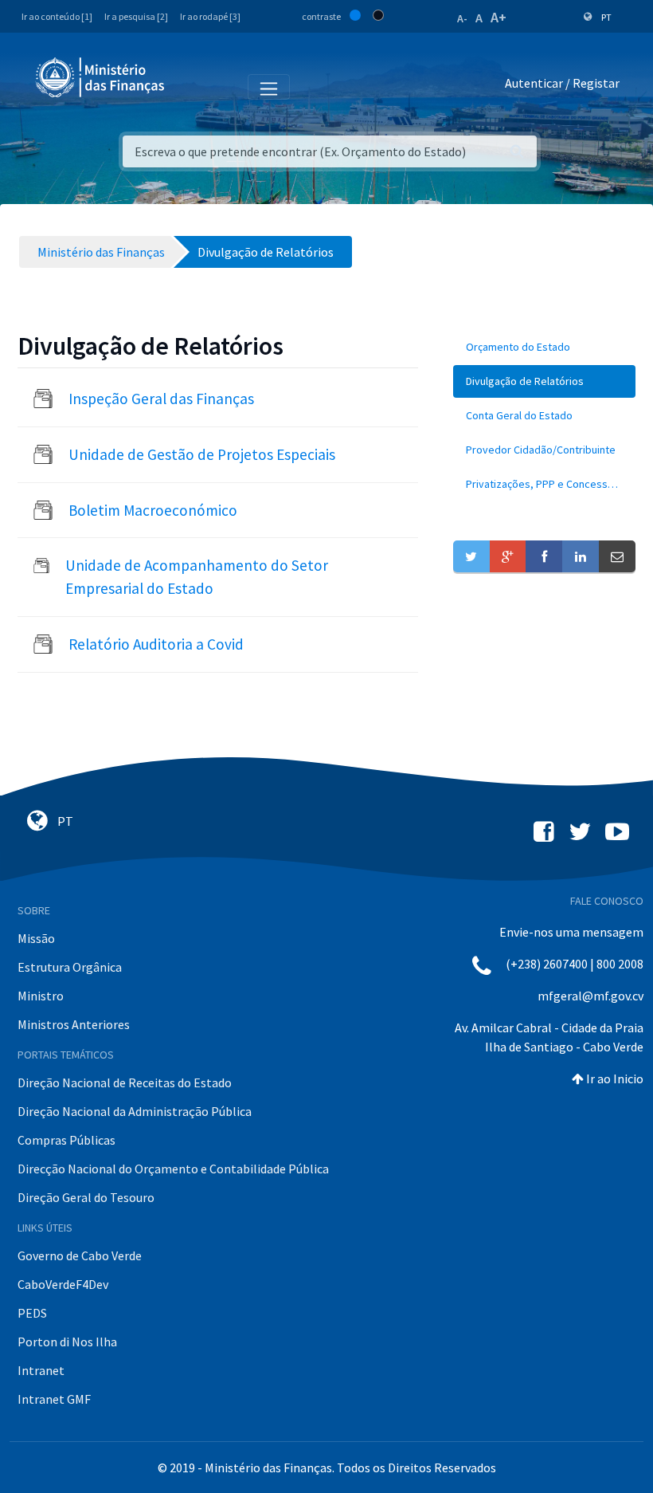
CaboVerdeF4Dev (63, 1284)
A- (462, 18)
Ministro (41, 996)
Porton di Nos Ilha (67, 1342)
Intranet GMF (54, 1399)
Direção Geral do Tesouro (86, 1197)
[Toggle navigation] (190, 86)
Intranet (41, 1370)
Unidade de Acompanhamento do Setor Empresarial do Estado (196, 577)
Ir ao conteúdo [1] (57, 16)
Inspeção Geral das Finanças (161, 398)
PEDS (32, 1313)
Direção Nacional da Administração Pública (135, 1111)
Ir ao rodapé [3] (210, 16)
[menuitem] (544, 347)
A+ (498, 17)
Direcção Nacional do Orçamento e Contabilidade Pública (173, 1169)
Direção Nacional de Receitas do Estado (125, 1082)
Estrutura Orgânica (70, 967)
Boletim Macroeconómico (152, 510)
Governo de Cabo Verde (80, 1255)
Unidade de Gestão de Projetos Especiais (201, 454)
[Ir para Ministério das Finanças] (101, 77)
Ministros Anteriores (74, 1024)
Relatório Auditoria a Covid (156, 644)
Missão (36, 938)
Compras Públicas (66, 1140)
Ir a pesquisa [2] (136, 16)
